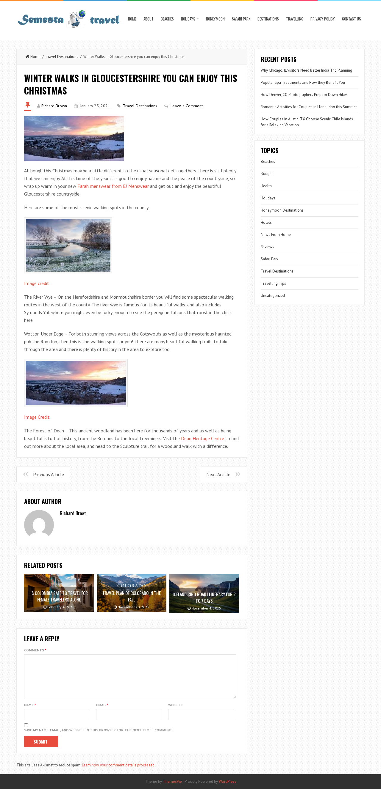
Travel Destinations (62, 56)
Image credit (36, 283)
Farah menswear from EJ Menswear (113, 186)
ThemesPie (172, 781)
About (148, 19)
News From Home (276, 234)
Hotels (266, 222)
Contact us (351, 19)
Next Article (218, 474)
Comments (35, 650)
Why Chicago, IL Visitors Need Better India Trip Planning (306, 70)
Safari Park (241, 19)
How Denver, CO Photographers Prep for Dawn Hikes (304, 94)
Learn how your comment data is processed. (118, 765)
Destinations (268, 19)
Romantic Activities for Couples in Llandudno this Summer (309, 106)
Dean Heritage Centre (202, 438)
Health (266, 185)
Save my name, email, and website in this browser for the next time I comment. (98, 730)
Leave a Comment (187, 105)
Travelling (294, 19)
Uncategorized (273, 295)
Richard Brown (54, 105)
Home (132, 19)
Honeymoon (215, 19)
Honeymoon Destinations (282, 210)
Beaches (167, 19)
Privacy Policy (322, 19)
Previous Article (48, 474)
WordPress (227, 781)
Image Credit (37, 417)
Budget (267, 173)
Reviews (267, 246)
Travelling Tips (273, 283)
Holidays (188, 19)
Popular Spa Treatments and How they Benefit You (303, 82)
